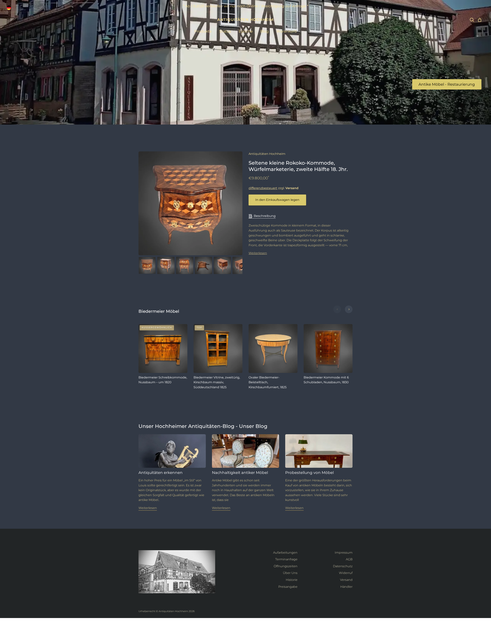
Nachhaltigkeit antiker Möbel (240, 472)
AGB (349, 559)
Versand (346, 580)
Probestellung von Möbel (309, 472)
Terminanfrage (286, 559)
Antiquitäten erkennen (160, 472)
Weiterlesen (258, 253)
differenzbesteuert (263, 188)
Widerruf (346, 573)
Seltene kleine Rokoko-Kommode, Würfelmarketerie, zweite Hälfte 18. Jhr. (298, 166)
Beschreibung (265, 216)
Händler (346, 587)
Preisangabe (287, 587)
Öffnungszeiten (285, 566)
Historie (291, 580)
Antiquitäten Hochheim (267, 154)
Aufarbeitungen (285, 552)
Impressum (344, 552)
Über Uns (290, 573)
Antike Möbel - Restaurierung (447, 84)
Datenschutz (343, 566)
